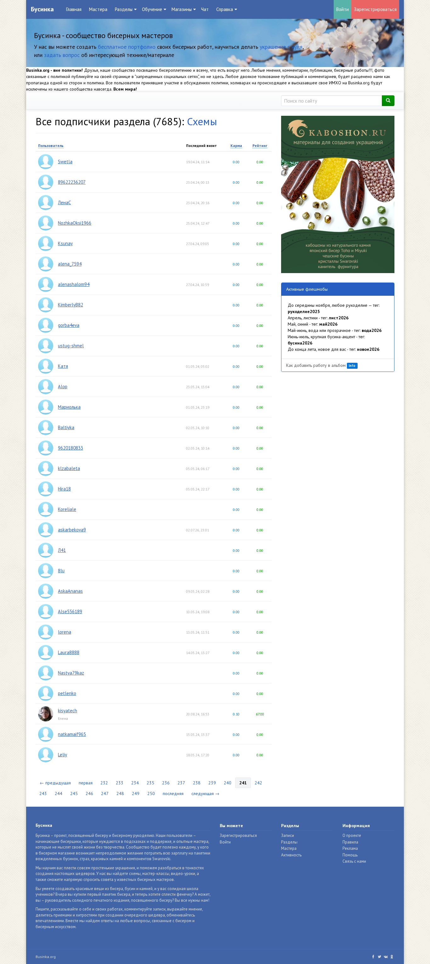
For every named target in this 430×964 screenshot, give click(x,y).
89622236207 (72, 182)
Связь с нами (354, 861)
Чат (205, 9)
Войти (342, 9)
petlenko (67, 693)
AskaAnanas (70, 591)
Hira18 (64, 489)
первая (86, 783)
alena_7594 (70, 264)
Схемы (202, 121)
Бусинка (42, 9)
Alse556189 (70, 611)
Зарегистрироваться (375, 9)
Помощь (350, 855)
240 (227, 783)
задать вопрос (62, 55)
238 (197, 783)
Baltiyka (66, 427)
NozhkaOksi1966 (74, 223)
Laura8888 (68, 652)
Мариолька (69, 407)
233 (119, 783)
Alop (62, 387)
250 (151, 793)
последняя (173, 793)
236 (166, 783)
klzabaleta (69, 468)
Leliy (62, 755)
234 (135, 783)
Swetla (65, 162)
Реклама (350, 848)
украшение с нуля (281, 46)
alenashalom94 (73, 284)
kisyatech (67, 711)
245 (74, 793)
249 (135, 793)
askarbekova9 (72, 530)
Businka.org (46, 956)
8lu (61, 571)
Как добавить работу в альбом (320, 365)
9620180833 (70, 448)
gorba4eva (68, 325)
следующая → (205, 793)
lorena (64, 632)
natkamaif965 (72, 734)
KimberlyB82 (70, 305)
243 (43, 793)
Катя (63, 366)
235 (150, 783)
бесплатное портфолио (127, 46)
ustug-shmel (71, 346)
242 (258, 783)
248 (120, 793)
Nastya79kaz (71, 673)
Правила (350, 842)
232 (104, 783)
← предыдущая (55, 783)
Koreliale (67, 509)
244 (58, 793)
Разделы (289, 842)
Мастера (98, 9)
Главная (74, 9)
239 (212, 783)
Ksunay (65, 243)
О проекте (351, 835)
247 (105, 793)
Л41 (62, 550)
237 (181, 783)
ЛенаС (64, 202)
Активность (291, 855)
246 (89, 793)
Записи (287, 835)
